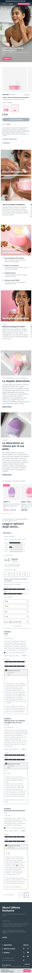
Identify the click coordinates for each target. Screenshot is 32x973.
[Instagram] (24, 948)
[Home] (16, 8)
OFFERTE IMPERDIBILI (23, 4)
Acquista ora (7, 58)
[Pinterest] (28, 956)
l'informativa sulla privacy (8, 931)
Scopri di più (6, 407)
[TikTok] (24, 960)
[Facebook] (28, 948)
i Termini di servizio (21, 931)
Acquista (27, 970)
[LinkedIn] (24, 956)
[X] (24, 952)
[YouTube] (28, 952)
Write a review (27, 94)
